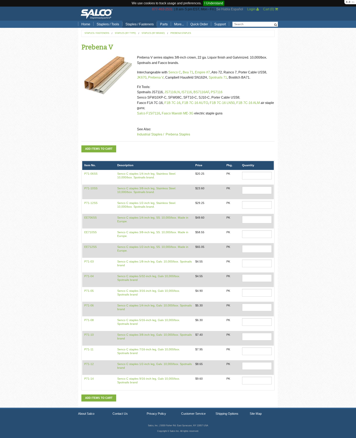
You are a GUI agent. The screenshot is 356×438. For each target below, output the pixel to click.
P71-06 (89, 305)
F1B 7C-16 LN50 (222, 103)
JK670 (141, 77)
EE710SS (90, 232)
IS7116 (187, 92)
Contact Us (120, 413)
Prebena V (156, 77)
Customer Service (193, 413)
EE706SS (90, 217)
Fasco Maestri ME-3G (178, 113)
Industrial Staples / (150, 134)
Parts (164, 24)
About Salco (86, 413)
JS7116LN (172, 92)
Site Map (256, 413)
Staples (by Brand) (153, 33)
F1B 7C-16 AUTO (195, 103)
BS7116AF (201, 92)
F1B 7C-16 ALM (248, 103)
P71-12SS (90, 203)
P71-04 (89, 276)
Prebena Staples (180, 33)
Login (251, 9)
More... (179, 24)
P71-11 (89, 349)
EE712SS (90, 246)
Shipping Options (226, 413)
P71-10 (89, 334)
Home (85, 24)
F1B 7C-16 (172, 103)
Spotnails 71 (218, 77)
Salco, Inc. (96, 14)
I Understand (213, 3)
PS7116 (216, 92)
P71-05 (89, 290)
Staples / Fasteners (139, 24)
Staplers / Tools (108, 24)
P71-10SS (90, 188)
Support (220, 24)
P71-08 (89, 320)
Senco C (174, 72)
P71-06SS (90, 173)
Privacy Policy (156, 413)
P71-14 (89, 378)
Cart (268, 9)
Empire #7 (202, 72)
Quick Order (199, 24)
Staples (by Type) (125, 33)
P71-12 (89, 364)
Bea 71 (188, 72)
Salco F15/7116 (148, 113)
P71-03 (89, 261)
